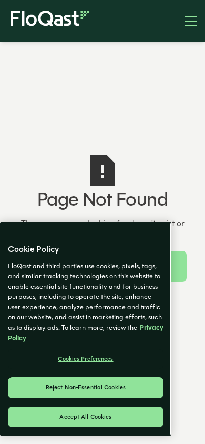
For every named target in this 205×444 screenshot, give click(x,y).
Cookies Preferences (85, 359)
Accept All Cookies (85, 416)
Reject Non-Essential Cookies (86, 387)
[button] (186, 21)
